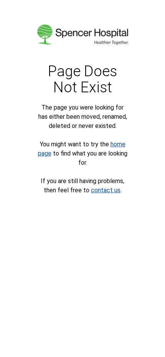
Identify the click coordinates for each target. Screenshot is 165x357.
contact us (105, 190)
